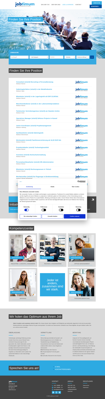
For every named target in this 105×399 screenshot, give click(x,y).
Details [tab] (52, 186)
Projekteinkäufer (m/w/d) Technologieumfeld (32, 147)
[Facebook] (53, 392)
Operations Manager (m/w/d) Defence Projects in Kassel (36, 118)
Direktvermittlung (81, 57)
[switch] (44, 210)
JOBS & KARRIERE (67, 4)
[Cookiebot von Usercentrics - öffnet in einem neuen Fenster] (78, 181)
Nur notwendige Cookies (30, 216)
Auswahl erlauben (52, 216)
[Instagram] (56, 392)
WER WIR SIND (55, 4)
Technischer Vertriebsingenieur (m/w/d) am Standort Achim (38, 111)
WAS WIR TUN (45, 4)
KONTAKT (78, 4)
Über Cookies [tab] (75, 186)
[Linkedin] (59, 392)
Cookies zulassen (74, 216)
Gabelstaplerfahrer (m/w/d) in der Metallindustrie (34, 89)
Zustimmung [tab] (29, 186)
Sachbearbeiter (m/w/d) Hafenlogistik (29, 133)
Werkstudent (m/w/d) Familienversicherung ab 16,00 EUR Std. (38, 140)
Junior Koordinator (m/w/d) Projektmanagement (33, 125)
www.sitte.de (12, 383)
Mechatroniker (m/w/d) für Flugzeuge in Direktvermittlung (37, 176)
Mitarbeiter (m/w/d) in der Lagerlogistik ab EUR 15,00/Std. (37, 96)
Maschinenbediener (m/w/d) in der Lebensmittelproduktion (37, 104)
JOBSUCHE (96, 3)
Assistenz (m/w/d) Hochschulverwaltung (31, 155)
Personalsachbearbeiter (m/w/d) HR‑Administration (35, 162)
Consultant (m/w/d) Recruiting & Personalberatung (34, 82)
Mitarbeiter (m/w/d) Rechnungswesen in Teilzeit (33, 169)
